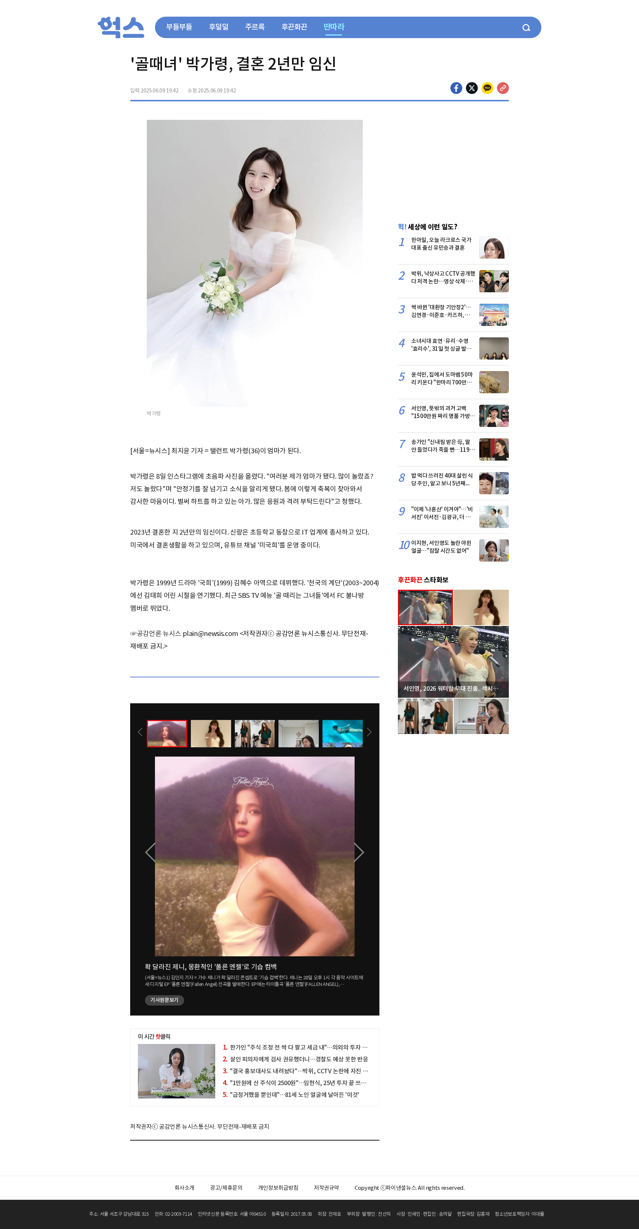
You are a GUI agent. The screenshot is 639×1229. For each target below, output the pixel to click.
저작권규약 (326, 1187)
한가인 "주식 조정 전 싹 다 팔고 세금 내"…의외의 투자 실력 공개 (304, 1047)
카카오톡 (487, 88)
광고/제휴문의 (226, 1187)
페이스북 (456, 88)
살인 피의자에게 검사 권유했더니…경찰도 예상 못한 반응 (295, 1059)
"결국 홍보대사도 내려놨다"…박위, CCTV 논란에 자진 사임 (298, 1071)
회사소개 (185, 1187)
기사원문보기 (165, 1000)
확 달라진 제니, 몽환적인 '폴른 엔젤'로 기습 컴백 (211, 967)
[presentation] (140, 733)
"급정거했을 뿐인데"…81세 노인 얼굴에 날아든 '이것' (291, 1094)
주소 (503, 88)
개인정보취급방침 (278, 1187)
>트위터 (472, 88)
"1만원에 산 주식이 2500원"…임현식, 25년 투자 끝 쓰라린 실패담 (306, 1083)
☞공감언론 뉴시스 (155, 633)
